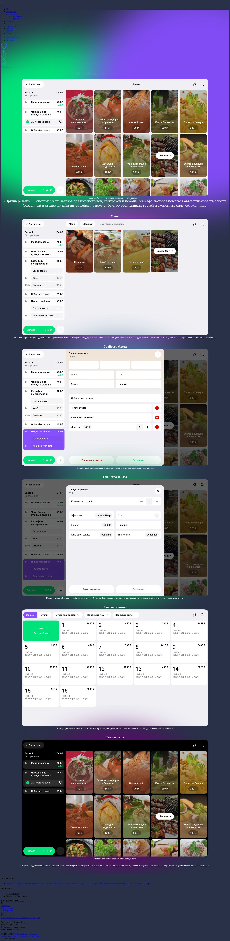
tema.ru (136, 883)
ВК (140, 883)
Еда (2, 913)
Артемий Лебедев (14, 883)
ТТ (150, 883)
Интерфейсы (7, 910)
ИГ (146, 883)
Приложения (7, 908)
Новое (9, 9)
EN (2, 2)
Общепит (5, 905)
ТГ (144, 883)
